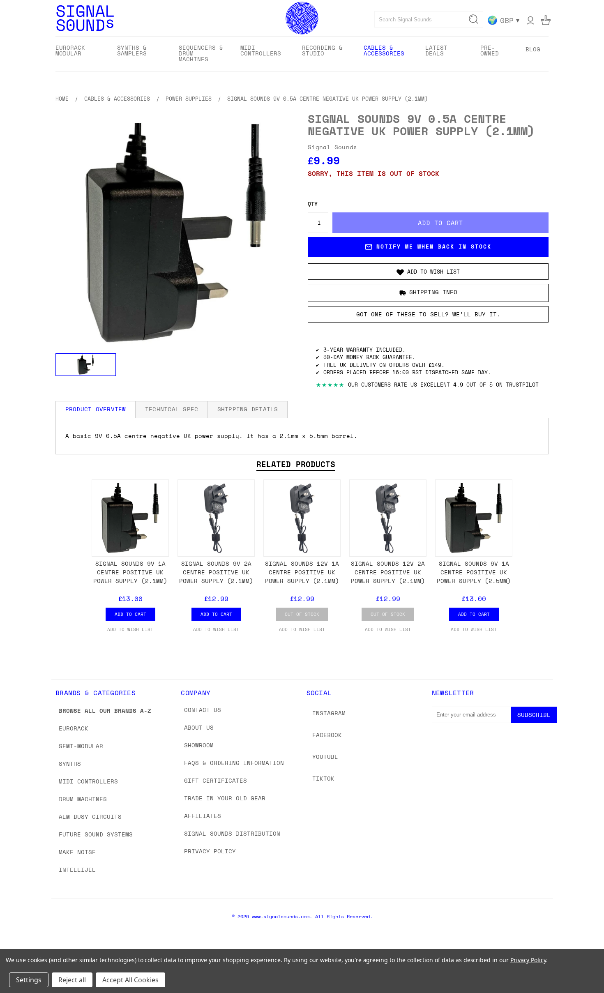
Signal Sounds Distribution (232, 833)
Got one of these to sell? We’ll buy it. (428, 314)
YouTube (325, 756)
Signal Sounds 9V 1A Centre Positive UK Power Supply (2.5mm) (474, 572)
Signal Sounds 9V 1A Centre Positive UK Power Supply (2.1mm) (130, 572)
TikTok (323, 778)
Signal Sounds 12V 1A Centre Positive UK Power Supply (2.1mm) (302, 572)
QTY (313, 204)
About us (199, 727)
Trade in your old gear (224, 798)
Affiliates (202, 815)
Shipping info (433, 292)
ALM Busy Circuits (90, 816)
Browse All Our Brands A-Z (105, 710)
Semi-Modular (81, 746)
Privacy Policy (210, 851)
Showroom (199, 745)
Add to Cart (130, 614)
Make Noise (77, 852)
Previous (582, 967)
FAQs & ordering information (234, 762)
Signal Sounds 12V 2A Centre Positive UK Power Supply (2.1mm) (388, 572)
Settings (28, 979)
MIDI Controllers (88, 781)
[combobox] (428, 19)
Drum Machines (83, 799)
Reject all (72, 979)
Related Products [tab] (295, 464)
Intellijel (77, 869)
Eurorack (73, 728)
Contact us (202, 709)
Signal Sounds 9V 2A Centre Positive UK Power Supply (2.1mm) (216, 572)
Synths (70, 763)
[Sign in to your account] (530, 20)
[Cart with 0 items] (546, 20)
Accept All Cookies (130, 979)
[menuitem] (79, 53)
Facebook (327, 734)
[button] (428, 271)
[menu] (302, 54)
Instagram (329, 713)
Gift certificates (215, 780)
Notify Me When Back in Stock (433, 246)
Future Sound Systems (96, 834)
